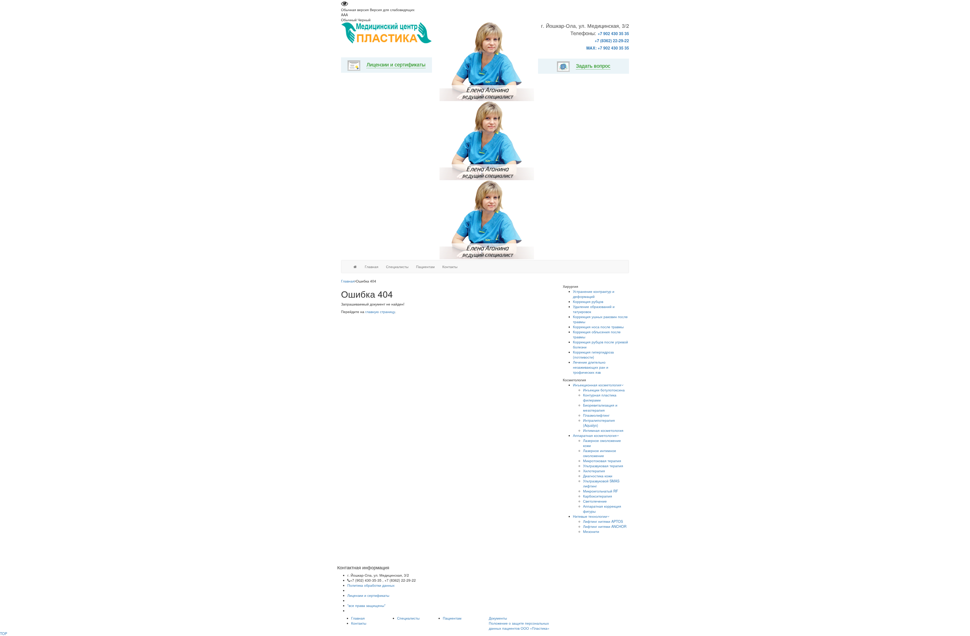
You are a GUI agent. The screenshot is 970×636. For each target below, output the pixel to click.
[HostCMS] (386, 32)
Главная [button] (371, 266)
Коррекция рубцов (588, 301)
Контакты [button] (449, 266)
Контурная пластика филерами (599, 397)
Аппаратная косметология (595, 435)
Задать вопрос (593, 65)
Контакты (358, 623)
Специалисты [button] (397, 266)
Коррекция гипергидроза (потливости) (593, 354)
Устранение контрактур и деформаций (593, 294)
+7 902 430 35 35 (613, 33)
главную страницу (380, 311)
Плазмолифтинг (596, 415)
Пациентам (452, 618)
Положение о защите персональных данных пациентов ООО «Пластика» (519, 626)
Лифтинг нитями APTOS (603, 521)
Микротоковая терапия (602, 460)
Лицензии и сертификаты (396, 64)
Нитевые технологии (590, 516)
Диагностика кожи (597, 475)
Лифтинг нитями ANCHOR (604, 526)
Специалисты (408, 618)
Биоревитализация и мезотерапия (600, 408)
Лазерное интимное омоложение (599, 453)
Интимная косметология (603, 430)
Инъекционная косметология (597, 384)
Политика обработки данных (371, 585)
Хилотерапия (594, 470)
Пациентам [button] (425, 266)
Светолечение (595, 501)
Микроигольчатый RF (600, 490)
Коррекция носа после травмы (598, 326)
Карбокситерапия (597, 496)
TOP (3, 633)
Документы (498, 618)
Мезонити (591, 531)
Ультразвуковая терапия (603, 465)
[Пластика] (355, 266)
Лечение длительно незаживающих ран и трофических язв (590, 367)
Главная (348, 281)
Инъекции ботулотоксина (604, 389)
